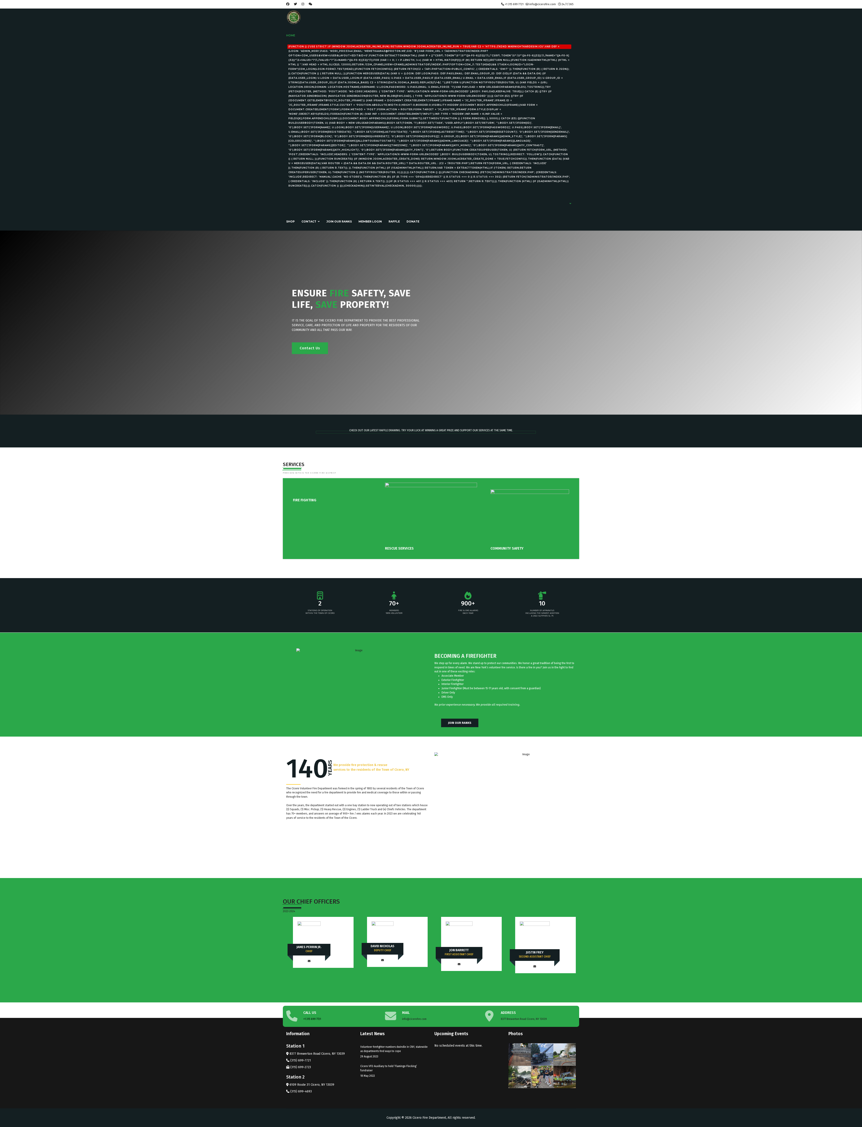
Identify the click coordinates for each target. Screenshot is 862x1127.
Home (428, 110)
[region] (431, 323)
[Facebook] (287, 4)
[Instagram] (302, 4)
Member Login (370, 221)
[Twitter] (295, 4)
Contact (308, 221)
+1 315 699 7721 (514, 4)
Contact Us (310, 348)
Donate (413, 221)
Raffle (394, 221)
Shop (290, 221)
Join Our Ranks (339, 221)
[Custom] (310, 4)
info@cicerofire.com (542, 4)
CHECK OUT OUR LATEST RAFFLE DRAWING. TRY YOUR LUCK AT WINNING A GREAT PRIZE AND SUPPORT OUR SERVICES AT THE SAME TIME (430, 430)
